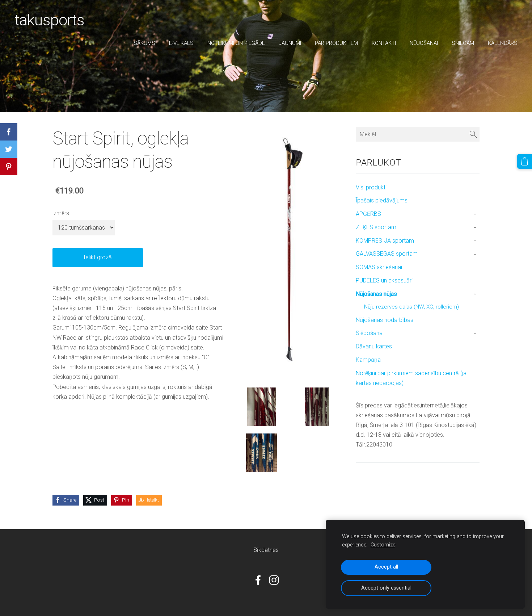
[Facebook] (258, 580)
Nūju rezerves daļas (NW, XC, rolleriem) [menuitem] (411, 306)
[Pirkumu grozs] (524, 161)
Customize (383, 545)
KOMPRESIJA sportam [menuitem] (385, 240)
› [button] (476, 214)
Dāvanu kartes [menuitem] (374, 346)
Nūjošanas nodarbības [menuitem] (384, 320)
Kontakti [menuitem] (384, 43)
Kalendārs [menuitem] (503, 43)
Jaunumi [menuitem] (290, 43)
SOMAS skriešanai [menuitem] (379, 267)
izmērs (60, 213)
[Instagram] (274, 580)
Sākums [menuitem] (144, 43)
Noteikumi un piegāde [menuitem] (236, 43)
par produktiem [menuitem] (336, 43)
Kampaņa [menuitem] (368, 359)
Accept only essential (386, 588)
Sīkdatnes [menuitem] (266, 549)
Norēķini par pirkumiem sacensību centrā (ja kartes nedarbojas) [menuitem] (411, 378)
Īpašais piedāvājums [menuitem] (382, 200)
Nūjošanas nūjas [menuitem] (376, 293)
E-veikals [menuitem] (181, 43)
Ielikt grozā (98, 257)
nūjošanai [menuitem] (424, 43)
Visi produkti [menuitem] (371, 187)
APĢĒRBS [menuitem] (368, 213)
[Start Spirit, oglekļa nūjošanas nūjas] (261, 406)
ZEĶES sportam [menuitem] (376, 227)
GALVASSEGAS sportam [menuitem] (387, 253)
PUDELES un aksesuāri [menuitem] (384, 280)
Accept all (386, 567)
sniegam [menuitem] (463, 43)
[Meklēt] (473, 134)
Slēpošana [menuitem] (369, 333)
